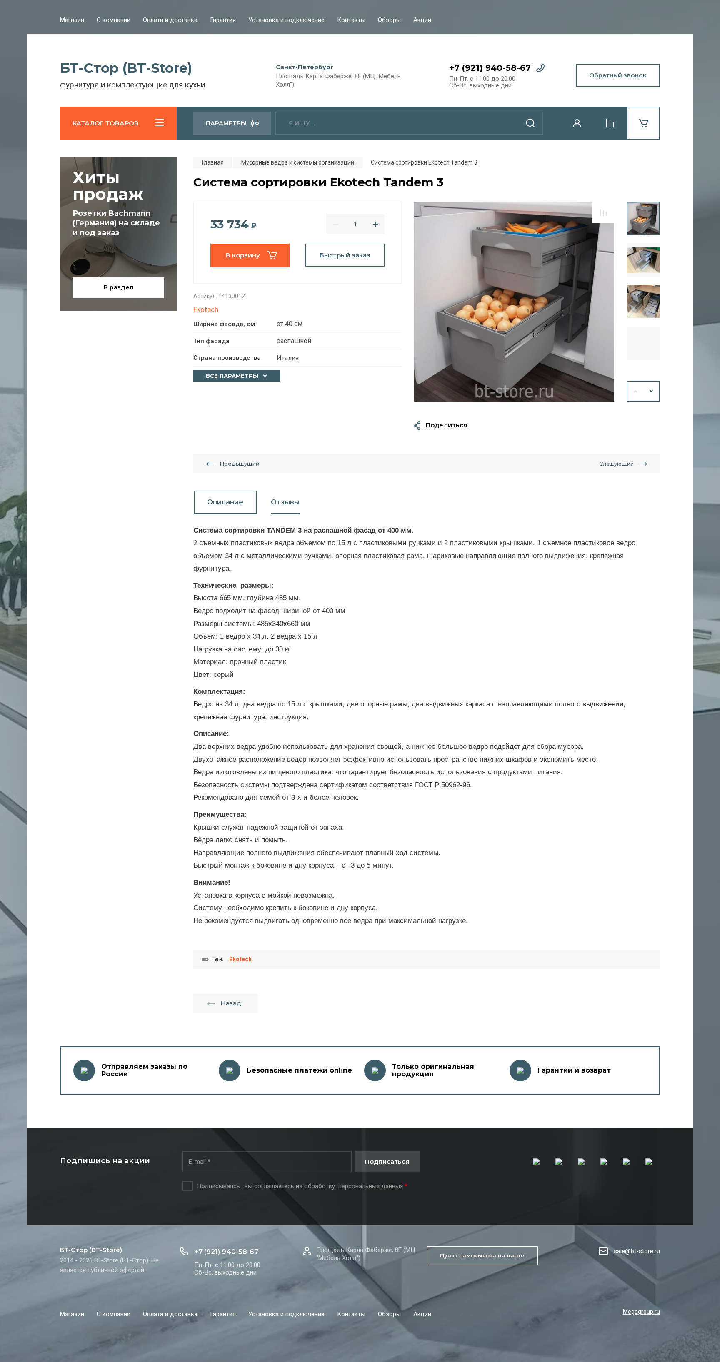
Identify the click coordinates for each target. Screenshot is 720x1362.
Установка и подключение (286, 20)
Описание (225, 502)
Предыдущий (239, 463)
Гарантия (223, 20)
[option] (514, 302)
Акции (422, 20)
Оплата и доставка (170, 20)
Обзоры (389, 20)
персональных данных (370, 1186)
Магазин (72, 20)
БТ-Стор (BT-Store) (126, 68)
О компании (113, 20)
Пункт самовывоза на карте (482, 1255)
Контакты (351, 20)
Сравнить (603, 212)
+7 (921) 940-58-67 (490, 68)
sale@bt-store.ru (637, 1251)
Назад (230, 1003)
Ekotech (205, 309)
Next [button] (651, 391)
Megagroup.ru (641, 1311)
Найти (530, 123)
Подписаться (387, 1161)
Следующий (616, 463)
